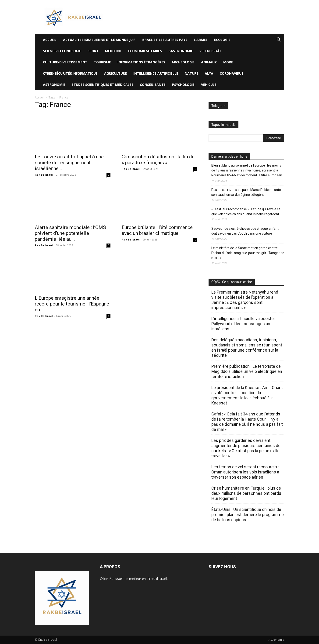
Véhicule (208, 84)
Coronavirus (231, 73)
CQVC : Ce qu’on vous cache (231, 282)
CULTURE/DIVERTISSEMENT (65, 62)
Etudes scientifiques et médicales (102, 84)
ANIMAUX (209, 62)
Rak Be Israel (44, 174)
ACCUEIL (50, 39)
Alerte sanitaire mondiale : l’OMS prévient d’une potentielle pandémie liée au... (70, 233)
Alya (209, 73)
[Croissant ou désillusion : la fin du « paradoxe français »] (159, 132)
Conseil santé (153, 84)
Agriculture (115, 73)
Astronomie (54, 84)
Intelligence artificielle (155, 73)
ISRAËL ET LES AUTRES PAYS (164, 39)
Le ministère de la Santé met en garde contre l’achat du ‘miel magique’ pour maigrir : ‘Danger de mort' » (247, 253)
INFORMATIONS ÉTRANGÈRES (141, 62)
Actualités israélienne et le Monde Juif (99, 39)
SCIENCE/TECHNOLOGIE (62, 51)
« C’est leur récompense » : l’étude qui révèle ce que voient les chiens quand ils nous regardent (245, 211)
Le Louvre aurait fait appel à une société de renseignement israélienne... (69, 162)
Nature (191, 73)
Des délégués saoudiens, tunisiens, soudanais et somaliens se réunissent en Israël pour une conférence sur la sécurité (246, 347)
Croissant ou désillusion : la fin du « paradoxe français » (158, 159)
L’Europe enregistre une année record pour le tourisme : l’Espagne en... (72, 304)
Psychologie (183, 84)
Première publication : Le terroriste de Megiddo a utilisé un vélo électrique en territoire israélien (246, 371)
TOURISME (102, 62)
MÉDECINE (113, 51)
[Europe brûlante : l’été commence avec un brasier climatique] (159, 203)
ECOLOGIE (222, 39)
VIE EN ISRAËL (210, 51)
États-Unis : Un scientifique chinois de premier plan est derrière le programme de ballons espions (247, 514)
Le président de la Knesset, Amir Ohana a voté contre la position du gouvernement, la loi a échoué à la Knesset (247, 395)
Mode (228, 62)
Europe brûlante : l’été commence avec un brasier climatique (157, 230)
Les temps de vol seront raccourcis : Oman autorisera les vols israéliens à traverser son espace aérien (245, 472)
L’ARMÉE (201, 39)
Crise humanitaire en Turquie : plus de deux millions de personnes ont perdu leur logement (246, 493)
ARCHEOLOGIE (183, 62)
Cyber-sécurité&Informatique (70, 73)
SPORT (93, 51)
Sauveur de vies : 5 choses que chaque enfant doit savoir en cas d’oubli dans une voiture (245, 231)
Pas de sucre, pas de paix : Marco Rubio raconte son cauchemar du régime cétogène (246, 192)
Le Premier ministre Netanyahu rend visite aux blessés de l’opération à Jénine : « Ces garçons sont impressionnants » (244, 300)
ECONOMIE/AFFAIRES (145, 51)
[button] (278, 40)
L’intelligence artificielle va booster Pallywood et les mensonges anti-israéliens (243, 323)
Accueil (39, 97)
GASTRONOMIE (180, 51)
